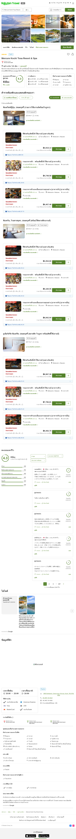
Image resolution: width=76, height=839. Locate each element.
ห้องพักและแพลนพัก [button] (17, 47)
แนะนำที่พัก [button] (6, 47)
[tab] (54, 97)
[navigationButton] (41, 584)
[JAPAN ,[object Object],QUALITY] (7, 62)
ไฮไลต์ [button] (32, 47)
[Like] (68, 54)
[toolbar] (35, 10)
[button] (10, 3)
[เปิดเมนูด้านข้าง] (73, 3)
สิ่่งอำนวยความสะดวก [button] (42, 47)
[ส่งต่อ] (73, 54)
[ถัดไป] (72, 611)
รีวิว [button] (26, 47)
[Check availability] (68, 149)
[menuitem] (53, 3)
